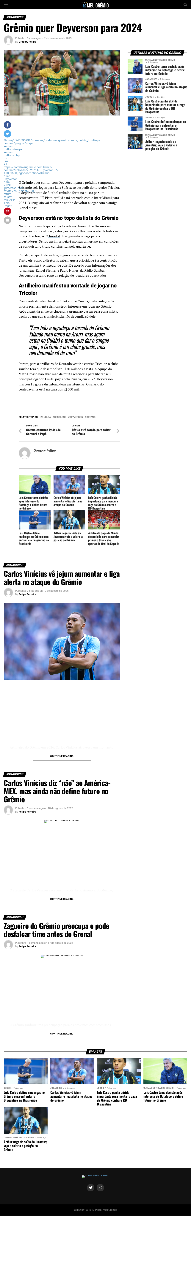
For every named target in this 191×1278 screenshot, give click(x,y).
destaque (60, 417)
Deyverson (76, 417)
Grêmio (91, 417)
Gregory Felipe (27, 41)
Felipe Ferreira (27, 594)
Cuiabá (46, 417)
